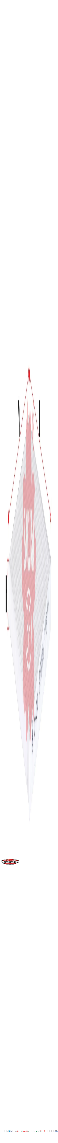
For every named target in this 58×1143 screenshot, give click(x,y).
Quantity (6, 237)
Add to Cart (11, 255)
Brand (7, 424)
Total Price (7, 246)
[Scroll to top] (4, 1140)
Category (9, 447)
